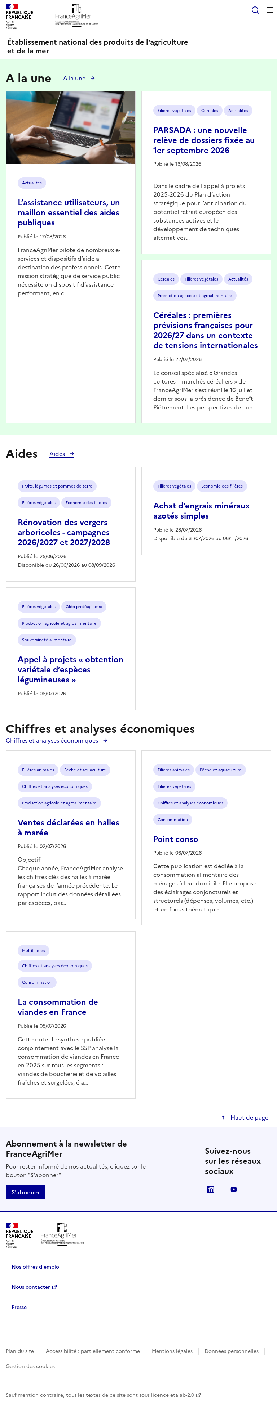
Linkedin (210, 1189)
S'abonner (26, 1192)
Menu (270, 10)
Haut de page (248, 1117)
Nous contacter (31, 1287)
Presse (19, 1307)
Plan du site (20, 1351)
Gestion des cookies (30, 1366)
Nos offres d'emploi (36, 1267)
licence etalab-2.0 (172, 1395)
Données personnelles (232, 1351)
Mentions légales (172, 1351)
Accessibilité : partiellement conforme (93, 1351)
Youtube (233, 1189)
